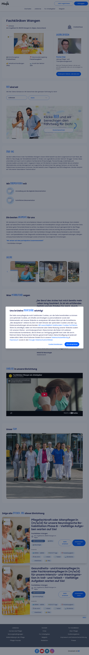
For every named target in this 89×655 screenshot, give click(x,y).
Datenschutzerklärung (60, 337)
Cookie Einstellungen (55, 344)
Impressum (14, 340)
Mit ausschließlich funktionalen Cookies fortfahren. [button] (58, 325)
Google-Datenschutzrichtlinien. (41, 340)
